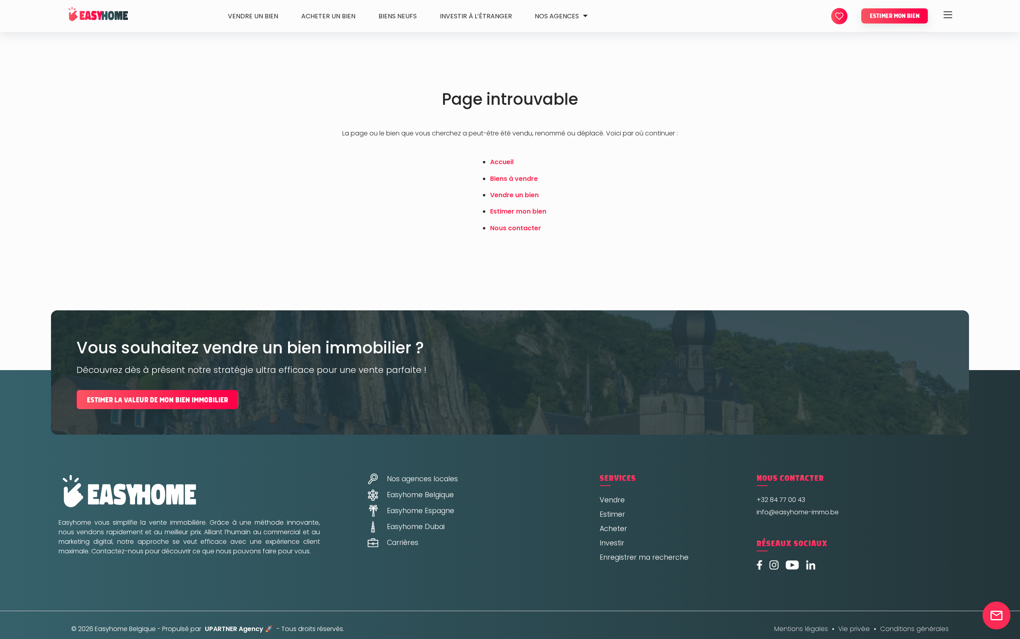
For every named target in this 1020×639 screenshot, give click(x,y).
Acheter (613, 528)
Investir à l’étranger (476, 16)
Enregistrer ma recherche (644, 557)
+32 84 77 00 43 (781, 499)
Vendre (612, 500)
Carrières (402, 542)
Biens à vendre (514, 178)
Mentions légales (801, 628)
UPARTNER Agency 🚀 (239, 628)
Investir (612, 543)
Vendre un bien (253, 16)
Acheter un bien (328, 16)
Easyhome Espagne (420, 511)
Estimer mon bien (895, 16)
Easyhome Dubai (416, 526)
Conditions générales (914, 628)
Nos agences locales (422, 479)
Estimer (612, 514)
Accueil (502, 162)
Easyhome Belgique (420, 495)
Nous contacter (515, 228)
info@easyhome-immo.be (798, 512)
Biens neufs (398, 16)
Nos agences (557, 16)
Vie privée (854, 628)
